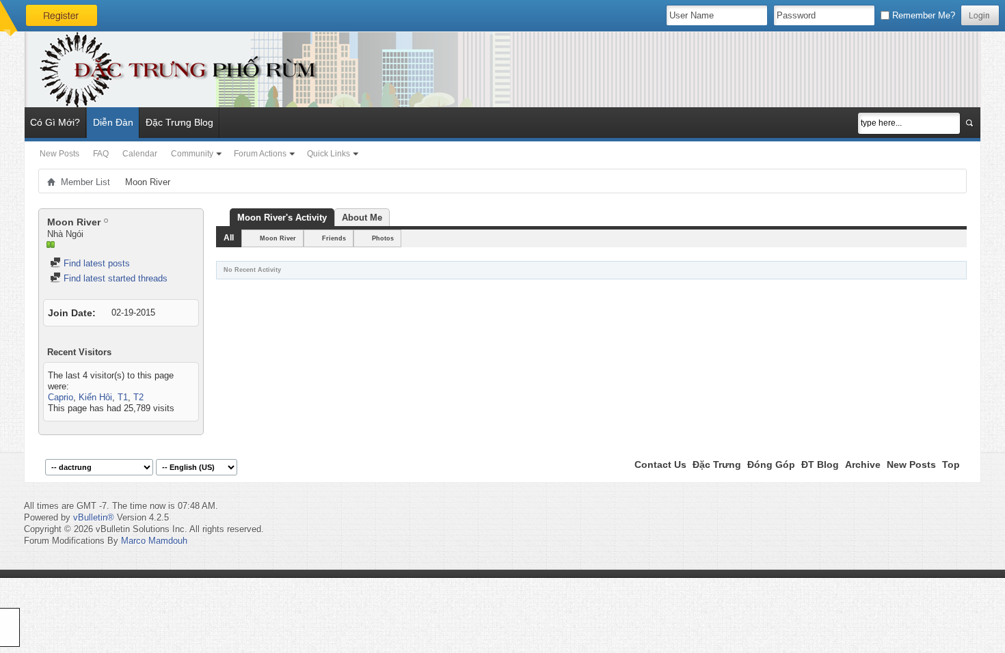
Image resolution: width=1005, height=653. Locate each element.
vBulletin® (93, 517)
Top (951, 464)
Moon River (278, 238)
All (229, 237)
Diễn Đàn (113, 122)
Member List (85, 182)
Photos (383, 238)
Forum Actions (260, 153)
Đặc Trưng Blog (179, 122)
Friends (334, 238)
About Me (362, 217)
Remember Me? (922, 15)
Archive (863, 464)
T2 (138, 397)
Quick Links (328, 153)
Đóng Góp (771, 464)
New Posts (59, 153)
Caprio (60, 397)
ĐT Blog (820, 464)
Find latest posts (95, 263)
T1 (123, 397)
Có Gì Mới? (55, 122)
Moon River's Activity (282, 217)
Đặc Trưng (717, 464)
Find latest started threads (114, 278)
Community (192, 153)
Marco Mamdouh (154, 541)
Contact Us (660, 464)
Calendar (139, 153)
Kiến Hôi (95, 397)
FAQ (101, 153)
